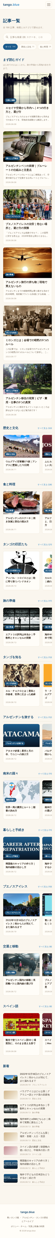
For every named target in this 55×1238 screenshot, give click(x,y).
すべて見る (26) (45, 484)
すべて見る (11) (45, 773)
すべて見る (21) (45, 544)
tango (11, 4)
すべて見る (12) (45, 717)
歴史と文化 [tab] (27, 46)
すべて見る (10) (45, 886)
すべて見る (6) (45, 946)
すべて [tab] (10, 46)
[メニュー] (49, 4)
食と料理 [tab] (45, 46)
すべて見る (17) (45, 601)
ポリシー (15, 1226)
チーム (24, 1226)
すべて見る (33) (45, 428)
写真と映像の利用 (36, 1226)
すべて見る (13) (45, 657)
